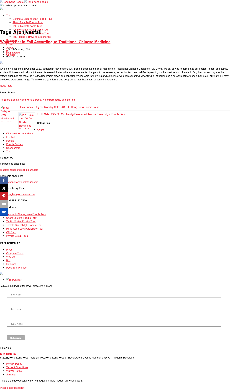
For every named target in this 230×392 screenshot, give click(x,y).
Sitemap (10, 374)
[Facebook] (4, 180)
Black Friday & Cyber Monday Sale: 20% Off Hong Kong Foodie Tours (59, 107)
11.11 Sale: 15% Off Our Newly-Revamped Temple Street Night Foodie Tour (81, 114)
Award (40, 130)
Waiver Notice (14, 371)
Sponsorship (13, 148)
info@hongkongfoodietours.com (17, 194)
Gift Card (11, 232)
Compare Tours (14, 253)
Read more (6, 85)
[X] (4, 188)
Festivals (11, 137)
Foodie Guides (14, 144)
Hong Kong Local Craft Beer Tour (24, 228)
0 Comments (13, 53)
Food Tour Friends (16, 267)
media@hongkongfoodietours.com (19, 182)
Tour (8, 151)
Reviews (11, 264)
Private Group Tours (17, 236)
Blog (8, 260)
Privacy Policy (14, 363)
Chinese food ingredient (19, 133)
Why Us (10, 257)
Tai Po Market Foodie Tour (21, 221)
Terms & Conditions (17, 367)
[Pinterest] (4, 196)
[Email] (4, 204)
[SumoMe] (4, 212)
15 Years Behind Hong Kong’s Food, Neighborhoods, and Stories (37, 99)
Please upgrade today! (12, 387)
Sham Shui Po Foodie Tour (21, 218)
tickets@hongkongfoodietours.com (19, 170)
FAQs (9, 249)
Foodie (10, 140)
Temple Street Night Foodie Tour (24, 225)
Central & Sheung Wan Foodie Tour (26, 214)
